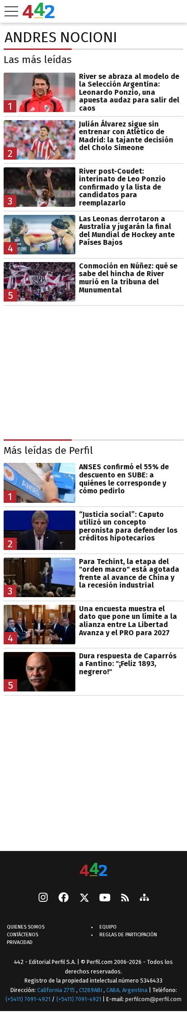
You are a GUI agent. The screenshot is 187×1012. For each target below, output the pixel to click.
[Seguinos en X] (84, 898)
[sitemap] (144, 898)
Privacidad (20, 942)
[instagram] (43, 898)
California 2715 (56, 990)
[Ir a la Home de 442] (38, 15)
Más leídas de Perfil (48, 450)
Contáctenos (22, 935)
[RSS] (125, 898)
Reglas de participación (128, 935)
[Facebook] (64, 898)
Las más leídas (38, 60)
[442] (93, 870)
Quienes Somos (25, 927)
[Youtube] (104, 898)
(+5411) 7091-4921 (27, 999)
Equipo (108, 927)
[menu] (11, 11)
